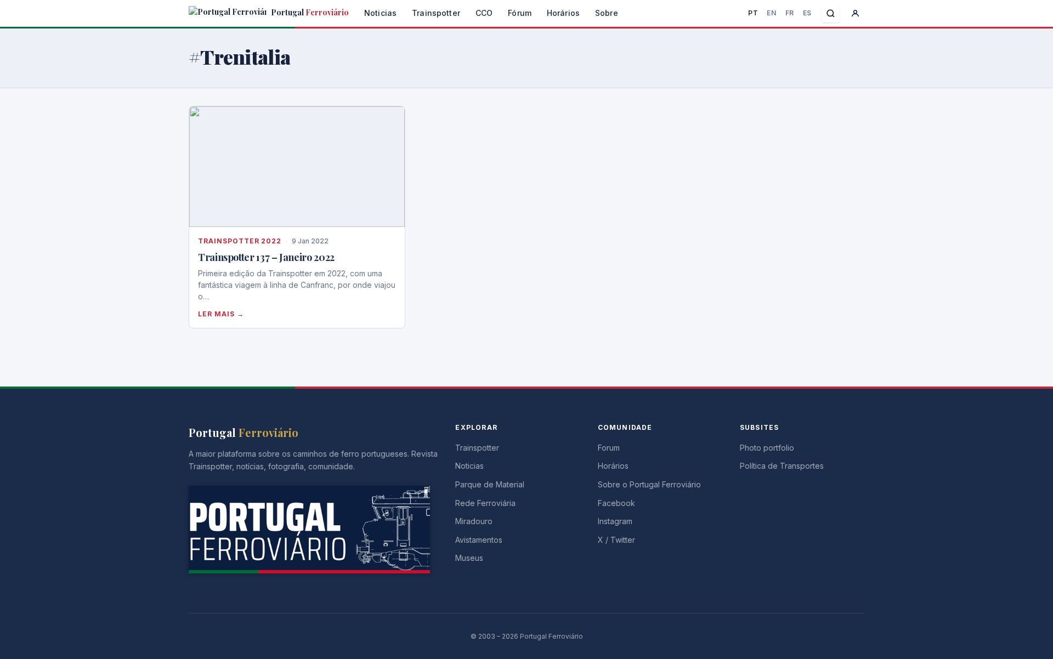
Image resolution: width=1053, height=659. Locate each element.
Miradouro (473, 521)
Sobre (606, 13)
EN (771, 13)
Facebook (616, 503)
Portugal (309, 12)
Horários (563, 13)
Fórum (519, 13)
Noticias (380, 13)
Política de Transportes (782, 465)
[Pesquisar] (831, 13)
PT (753, 13)
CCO (483, 13)
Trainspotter (436, 13)
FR (789, 13)
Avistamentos (478, 539)
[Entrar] (855, 13)
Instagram (615, 521)
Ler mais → (221, 314)
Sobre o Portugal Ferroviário (649, 484)
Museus (469, 558)
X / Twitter (616, 539)
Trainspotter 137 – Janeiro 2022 (266, 257)
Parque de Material (489, 484)
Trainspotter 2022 (239, 241)
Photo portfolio (767, 447)
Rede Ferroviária (485, 503)
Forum (609, 447)
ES (807, 13)
